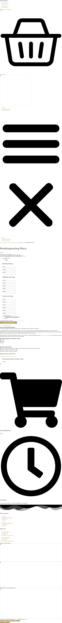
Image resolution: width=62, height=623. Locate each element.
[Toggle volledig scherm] (7, 620)
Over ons (4, 534)
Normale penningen (6, 108)
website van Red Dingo (46, 335)
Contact (4, 520)
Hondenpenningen (11, 242)
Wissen (24, 256)
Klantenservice (5, 4)
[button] (31, 174)
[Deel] (12, 620)
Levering (4, 516)
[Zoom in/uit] (2, 620)
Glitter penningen (6, 110)
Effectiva (26, 619)
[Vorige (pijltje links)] (2, 622)
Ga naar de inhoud (4, 0)
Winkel (5, 242)
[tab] (32, 325)
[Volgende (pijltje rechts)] (7, 622)
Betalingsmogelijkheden (7, 517)
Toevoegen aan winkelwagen (8, 322)
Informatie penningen (6, 325)
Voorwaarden (5, 532)
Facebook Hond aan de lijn (7, 535)
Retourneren (5, 518)
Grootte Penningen (4, 256)
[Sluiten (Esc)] (17, 620)
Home (3, 107)
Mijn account (5, 2)
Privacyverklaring (6, 531)
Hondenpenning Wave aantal (6, 320)
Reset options (5, 318)
